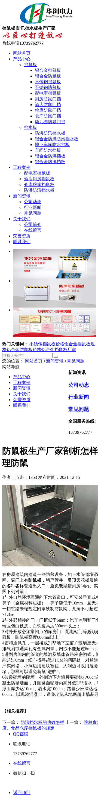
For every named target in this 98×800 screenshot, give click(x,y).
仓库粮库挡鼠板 (39, 184)
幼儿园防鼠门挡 (50, 121)
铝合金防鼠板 (48, 76)
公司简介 (32, 224)
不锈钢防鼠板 (48, 87)
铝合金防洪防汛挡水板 (56, 139)
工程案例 (21, 167)
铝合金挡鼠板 (48, 70)
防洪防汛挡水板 (50, 133)
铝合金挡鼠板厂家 (58, 349)
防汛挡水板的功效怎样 (42, 722)
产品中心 (21, 59)
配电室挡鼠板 (48, 93)
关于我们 (21, 218)
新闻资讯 (21, 196)
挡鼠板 (30, 64)
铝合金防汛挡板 (50, 161)
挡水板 (30, 127)
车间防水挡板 (48, 150)
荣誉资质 (21, 236)
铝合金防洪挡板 (50, 156)
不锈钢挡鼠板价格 (46, 344)
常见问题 (32, 213)
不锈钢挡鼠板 (48, 81)
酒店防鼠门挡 (48, 104)
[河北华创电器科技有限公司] (39, 23)
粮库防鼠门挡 (48, 110)
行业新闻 (32, 207)
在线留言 (32, 230)
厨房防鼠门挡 (48, 99)
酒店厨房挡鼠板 (39, 178)
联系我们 (21, 241)
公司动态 (32, 201)
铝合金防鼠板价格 (24, 349)
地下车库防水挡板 (52, 144)
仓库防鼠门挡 (48, 116)
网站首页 (21, 53)
